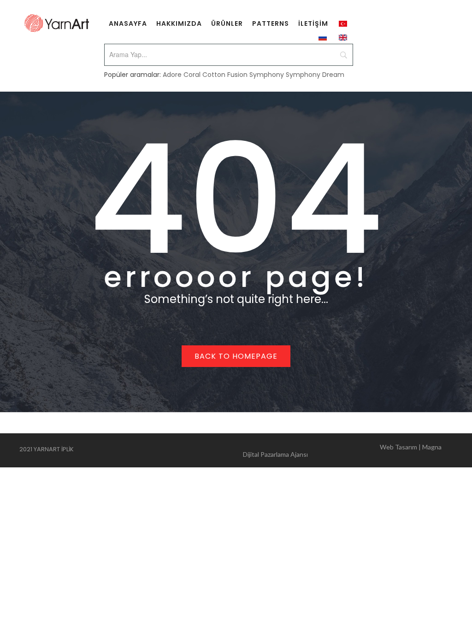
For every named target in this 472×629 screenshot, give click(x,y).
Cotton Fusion (225, 74)
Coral (192, 74)
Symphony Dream (315, 74)
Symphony (266, 74)
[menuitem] (128, 23)
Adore (172, 74)
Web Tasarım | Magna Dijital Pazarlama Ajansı (342, 450)
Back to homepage (236, 356)
